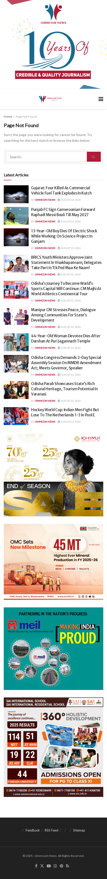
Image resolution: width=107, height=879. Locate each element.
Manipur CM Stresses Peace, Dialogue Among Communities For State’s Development (63, 315)
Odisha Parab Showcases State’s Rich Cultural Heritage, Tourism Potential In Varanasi (64, 388)
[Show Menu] (101, 99)
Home (8, 116)
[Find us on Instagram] (55, 866)
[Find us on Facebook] (36, 866)
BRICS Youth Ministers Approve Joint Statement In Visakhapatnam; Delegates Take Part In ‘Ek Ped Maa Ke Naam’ (66, 262)
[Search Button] (94, 157)
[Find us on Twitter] (42, 866)
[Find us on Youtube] (49, 866)
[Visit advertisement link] (53, 44)
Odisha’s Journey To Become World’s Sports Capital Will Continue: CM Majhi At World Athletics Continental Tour (66, 288)
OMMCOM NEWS (45, 199)
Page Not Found (26, 116)
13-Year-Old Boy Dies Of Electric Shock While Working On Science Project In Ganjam (64, 236)
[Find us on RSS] (67, 866)
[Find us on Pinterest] (61, 866)
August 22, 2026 (70, 199)
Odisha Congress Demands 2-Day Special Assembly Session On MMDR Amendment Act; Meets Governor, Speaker (66, 362)
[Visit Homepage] (50, 99)
